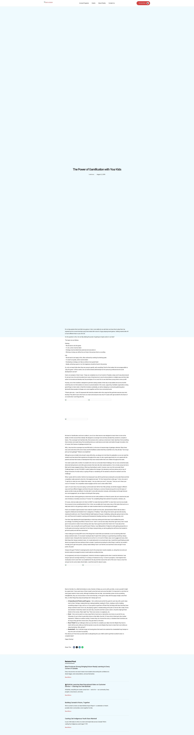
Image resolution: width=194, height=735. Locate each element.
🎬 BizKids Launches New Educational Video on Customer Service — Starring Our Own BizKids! (85, 685)
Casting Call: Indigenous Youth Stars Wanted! (81, 718)
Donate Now (142, 3)
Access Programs (84, 3)
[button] (74, 647)
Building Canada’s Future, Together (77, 702)
